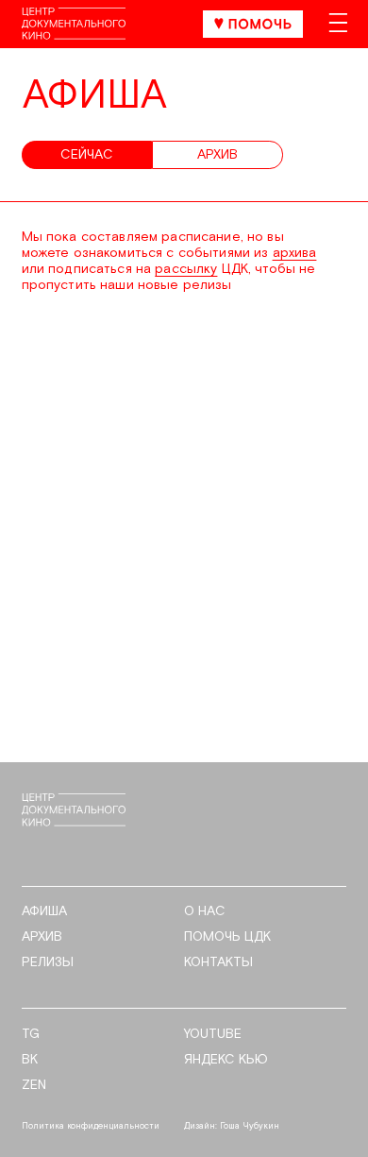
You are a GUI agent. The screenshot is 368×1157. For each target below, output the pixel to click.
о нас (205, 912)
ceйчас (86, 154)
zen (34, 1086)
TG (31, 1035)
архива (295, 253)
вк (30, 1060)
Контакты (218, 963)
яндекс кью (226, 1060)
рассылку (186, 269)
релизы (48, 963)
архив (217, 154)
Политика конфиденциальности (90, 1125)
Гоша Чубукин (249, 1125)
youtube (213, 1035)
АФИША (44, 912)
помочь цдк (227, 937)
